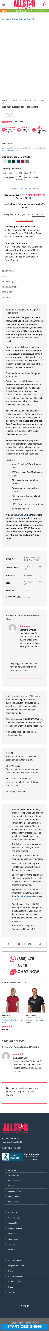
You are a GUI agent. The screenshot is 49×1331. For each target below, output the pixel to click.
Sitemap (11, 1292)
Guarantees (13, 1239)
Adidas (28, 101)
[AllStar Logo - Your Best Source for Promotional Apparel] (24, 4)
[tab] (24, 271)
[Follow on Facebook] (21, 1306)
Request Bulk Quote (17, 214)
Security (11, 1244)
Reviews (11, 1250)
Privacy (11, 1271)
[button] (3, 4)
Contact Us (13, 1223)
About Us (12, 1170)
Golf (21, 515)
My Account (13, 1202)
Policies (11, 1186)
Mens (19, 151)
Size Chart (7, 292)
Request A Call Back (16, 1266)
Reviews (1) (7, 282)
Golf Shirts (11, 151)
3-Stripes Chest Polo (34, 1020)
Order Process (14, 1180)
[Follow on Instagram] (24, 1306)
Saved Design (14, 1218)
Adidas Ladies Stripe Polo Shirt (12, 1021)
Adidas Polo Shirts (33, 148)
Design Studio (14, 1196)
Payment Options (15, 1276)
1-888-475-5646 (13, 1148)
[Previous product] (12, 115)
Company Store (14, 1191)
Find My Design (14, 1260)
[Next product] (7, 115)
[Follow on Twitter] (28, 1306)
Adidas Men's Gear (18, 148)
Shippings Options (15, 1282)
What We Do (13, 1175)
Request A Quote (15, 1228)
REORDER (12, 1212)
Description (8, 271)
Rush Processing (25, 896)
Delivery (6, 298)
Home (4, 101)
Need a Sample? (10, 287)
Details (5, 276)
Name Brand (16, 101)
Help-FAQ (12, 1234)
